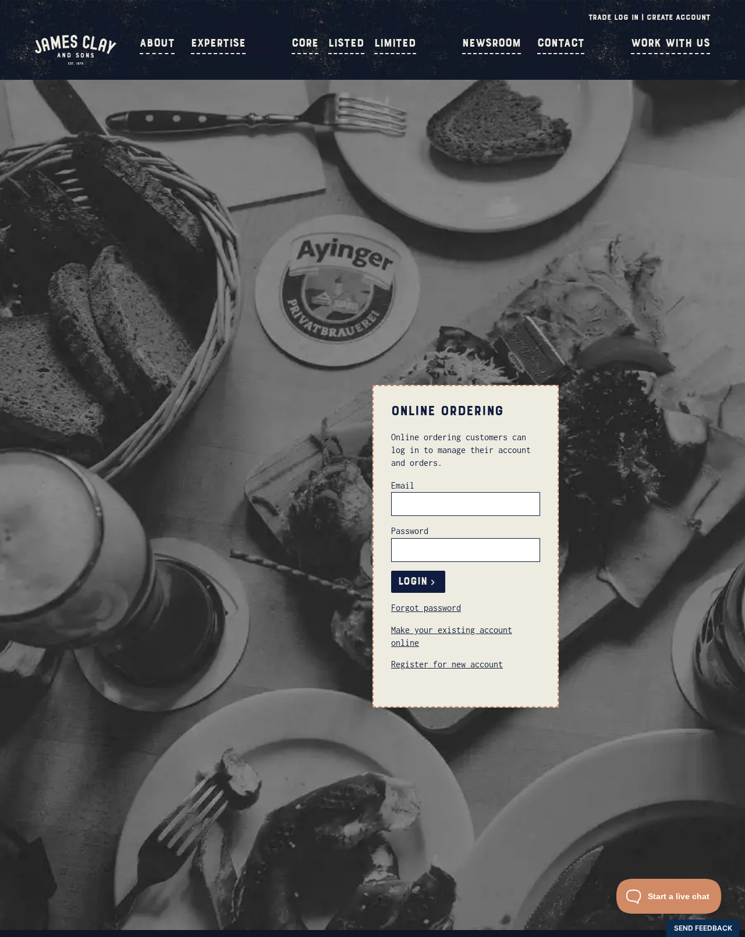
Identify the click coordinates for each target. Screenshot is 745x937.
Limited (395, 43)
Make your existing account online (451, 636)
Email (402, 485)
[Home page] (75, 62)
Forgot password (426, 608)
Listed (346, 43)
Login (412, 581)
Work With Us (670, 43)
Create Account (678, 17)
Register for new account (447, 664)
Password (409, 531)
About (157, 43)
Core (305, 43)
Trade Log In (613, 17)
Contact (560, 43)
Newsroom (491, 43)
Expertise (218, 43)
